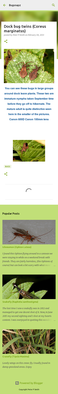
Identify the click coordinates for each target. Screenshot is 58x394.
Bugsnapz (15, 5)
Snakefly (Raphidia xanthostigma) (20, 302)
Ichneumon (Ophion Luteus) (16, 247)
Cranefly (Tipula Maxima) (15, 356)
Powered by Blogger (31, 383)
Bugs (7, 166)
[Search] (53, 5)
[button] (6, 41)
